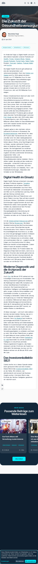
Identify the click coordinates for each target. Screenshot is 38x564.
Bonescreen (19, 223)
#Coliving (34, 445)
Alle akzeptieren (30, 561)
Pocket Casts (20, 61)
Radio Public (29, 61)
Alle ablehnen (20, 561)
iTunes (11, 59)
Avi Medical (18, 318)
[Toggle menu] (25, 3)
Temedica (26, 183)
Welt (7, 340)
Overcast (13, 63)
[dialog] (19, 557)
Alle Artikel (19, 459)
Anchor (9, 65)
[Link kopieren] (2, 389)
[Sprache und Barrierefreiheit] (31, 3)
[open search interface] (28, 3)
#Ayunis (14, 445)
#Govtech (21, 445)
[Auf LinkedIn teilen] (2, 385)
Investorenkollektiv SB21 (24, 369)
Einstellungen (5, 561)
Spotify (6, 59)
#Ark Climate (6, 445)
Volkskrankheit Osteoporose (18, 221)
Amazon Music (19, 59)
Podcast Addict (28, 63)
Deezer (27, 59)
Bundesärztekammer (11, 133)
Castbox (19, 63)
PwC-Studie (7, 117)
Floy (9, 276)
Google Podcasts (9, 61)
